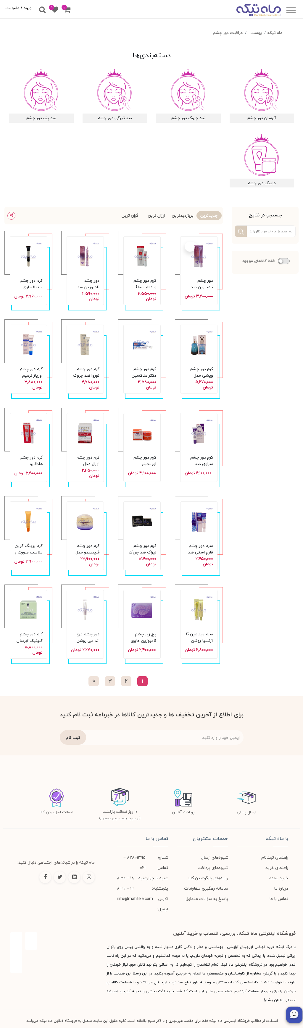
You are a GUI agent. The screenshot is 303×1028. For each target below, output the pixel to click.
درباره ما (281, 888)
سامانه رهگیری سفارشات (206, 888)
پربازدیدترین (183, 215)
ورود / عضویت (18, 8)
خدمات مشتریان (210, 838)
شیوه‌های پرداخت (213, 867)
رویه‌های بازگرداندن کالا (208, 878)
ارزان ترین (156, 215)
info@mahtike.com (135, 898)
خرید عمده (278, 878)
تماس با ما (278, 898)
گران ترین (130, 215)
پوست (256, 32)
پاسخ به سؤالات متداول (207, 898)
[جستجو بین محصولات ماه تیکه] (42, 10)
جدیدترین (209, 215)
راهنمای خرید (276, 867)
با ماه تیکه (276, 838)
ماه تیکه (274, 32)
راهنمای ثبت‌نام (274, 857)
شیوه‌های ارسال (214, 857)
